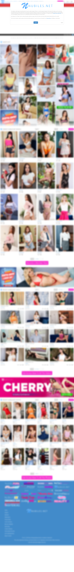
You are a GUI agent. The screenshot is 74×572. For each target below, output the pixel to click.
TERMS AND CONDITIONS (57, 13)
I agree (35, 22)
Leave (62, 22)
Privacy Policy (49, 18)
